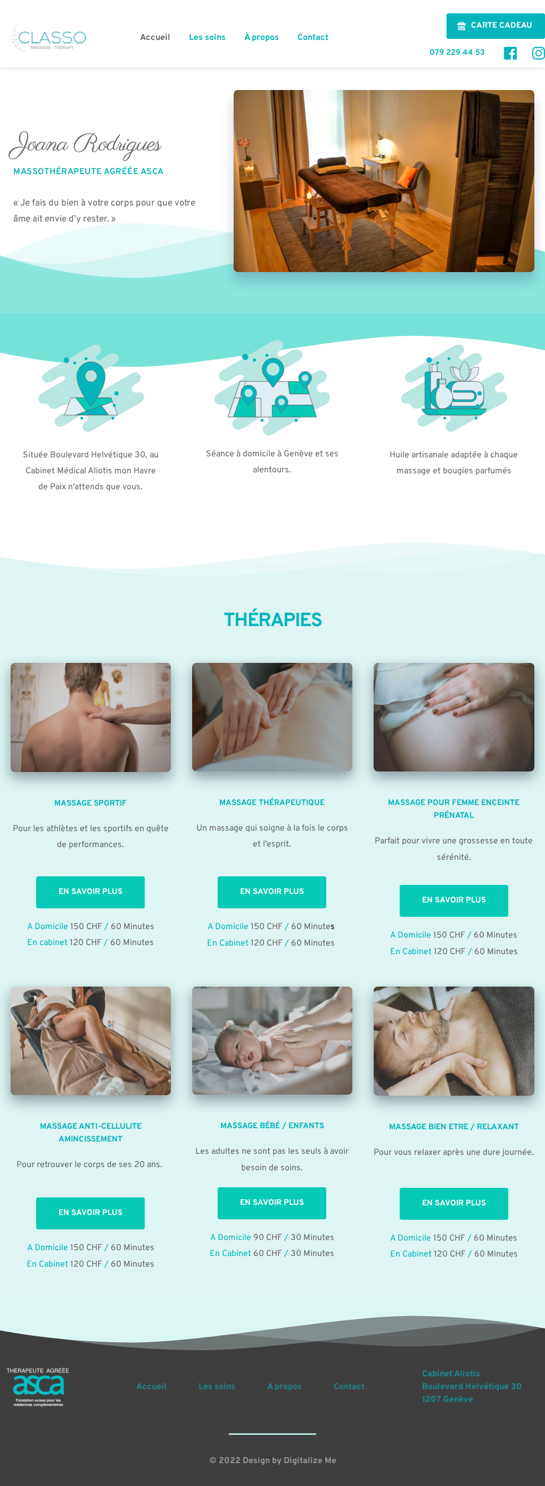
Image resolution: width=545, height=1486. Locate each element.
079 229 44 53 (459, 53)
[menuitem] (155, 37)
